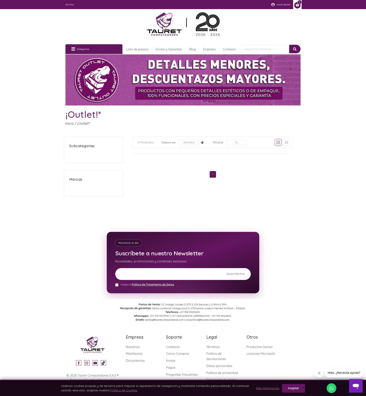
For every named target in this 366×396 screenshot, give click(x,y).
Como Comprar (177, 354)
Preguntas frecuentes (182, 374)
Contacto (229, 49)
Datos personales (219, 366)
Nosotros (133, 347)
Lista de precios (137, 49)
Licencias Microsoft (261, 354)
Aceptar (293, 388)
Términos (213, 347)
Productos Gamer (260, 347)
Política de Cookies (123, 390)
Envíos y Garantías (169, 49)
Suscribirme (236, 274)
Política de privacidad (222, 373)
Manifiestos (134, 354)
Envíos (170, 361)
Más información (267, 388)
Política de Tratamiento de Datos (153, 284)
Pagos (170, 368)
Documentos (135, 361)
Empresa (209, 49)
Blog (192, 49)
